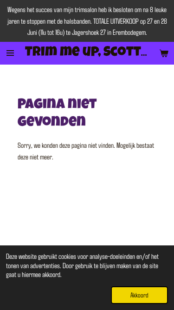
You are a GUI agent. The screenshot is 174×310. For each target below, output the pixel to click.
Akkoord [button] (139, 295)
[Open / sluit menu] (10, 53)
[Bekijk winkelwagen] (164, 53)
